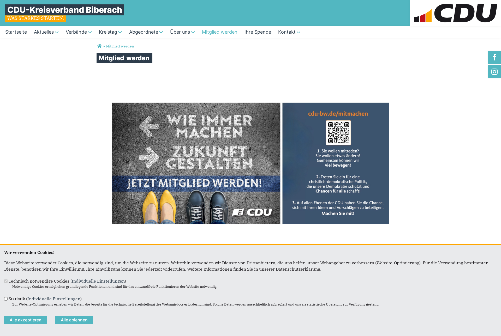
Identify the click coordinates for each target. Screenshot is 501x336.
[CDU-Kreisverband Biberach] (99, 46)
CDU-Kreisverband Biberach (64, 10)
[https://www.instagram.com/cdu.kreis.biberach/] (494, 71)
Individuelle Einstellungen (98, 281)
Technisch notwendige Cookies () (67, 281)
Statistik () (45, 298)
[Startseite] (455, 3)
